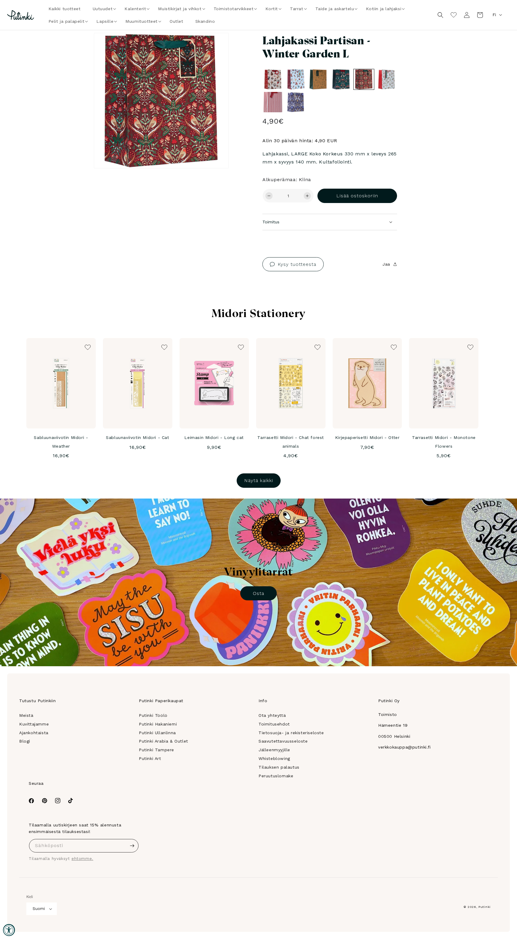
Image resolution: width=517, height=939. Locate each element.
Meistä (26, 715)
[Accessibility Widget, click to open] (9, 930)
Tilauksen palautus (278, 767)
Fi (494, 14)
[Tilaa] (132, 846)
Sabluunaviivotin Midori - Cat (137, 437)
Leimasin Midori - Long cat (214, 437)
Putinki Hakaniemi (158, 724)
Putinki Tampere (156, 749)
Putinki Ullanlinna (157, 732)
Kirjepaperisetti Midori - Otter (367, 437)
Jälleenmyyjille (274, 749)
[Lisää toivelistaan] (215, 45)
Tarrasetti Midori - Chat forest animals (290, 442)
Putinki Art (150, 758)
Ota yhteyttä (272, 715)
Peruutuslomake (275, 775)
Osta (258, 593)
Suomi (39, 908)
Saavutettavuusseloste (283, 741)
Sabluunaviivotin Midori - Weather (61, 442)
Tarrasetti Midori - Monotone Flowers (444, 442)
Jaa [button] (386, 264)
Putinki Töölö (153, 715)
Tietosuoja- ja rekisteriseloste (291, 732)
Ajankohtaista (33, 732)
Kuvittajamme (34, 724)
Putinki (484, 906)
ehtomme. (82, 858)
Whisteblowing (274, 758)
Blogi (24, 741)
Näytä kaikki (258, 480)
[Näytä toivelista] (453, 15)
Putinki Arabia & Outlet (163, 741)
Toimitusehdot (274, 724)
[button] (103, 8)
